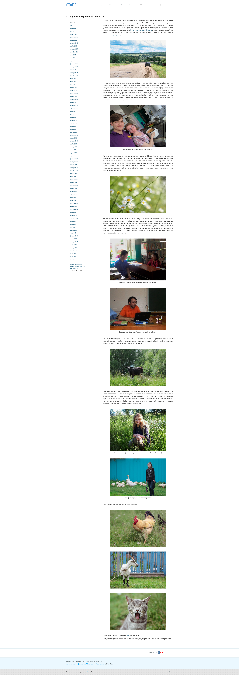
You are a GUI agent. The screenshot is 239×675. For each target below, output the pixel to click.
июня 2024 (73, 81)
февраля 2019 (74, 203)
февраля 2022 (74, 135)
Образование (113, 5)
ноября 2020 (73, 165)
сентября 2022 (74, 123)
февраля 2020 (74, 179)
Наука (123, 5)
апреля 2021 (73, 153)
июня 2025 (73, 55)
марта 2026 (73, 34)
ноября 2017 (73, 245)
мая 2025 (72, 58)
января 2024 (73, 96)
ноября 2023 (73, 102)
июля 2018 (73, 221)
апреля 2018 (73, 230)
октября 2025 (74, 49)
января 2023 (73, 117)
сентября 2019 (74, 194)
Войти (171, 672)
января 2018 (73, 239)
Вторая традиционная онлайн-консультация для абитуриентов (77, 266)
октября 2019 (73, 191)
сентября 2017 (74, 251)
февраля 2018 (74, 236)
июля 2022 (73, 126)
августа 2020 (73, 173)
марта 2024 (73, 90)
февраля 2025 (74, 64)
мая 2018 (72, 227)
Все (71, 25)
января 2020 (73, 182)
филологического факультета (76, 664)
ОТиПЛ (71, 5)
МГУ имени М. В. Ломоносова (95, 664)
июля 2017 (73, 254)
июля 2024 (73, 79)
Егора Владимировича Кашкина (141, 30)
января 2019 (73, 206)
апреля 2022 (73, 132)
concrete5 (86, 672)
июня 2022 (73, 129)
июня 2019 (73, 197)
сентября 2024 (74, 76)
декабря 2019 (74, 185)
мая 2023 (72, 114)
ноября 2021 (73, 144)
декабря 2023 (74, 99)
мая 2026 (72, 31)
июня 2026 (73, 28)
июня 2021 (73, 150)
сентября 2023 (74, 108)
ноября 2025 (73, 46)
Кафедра (102, 5)
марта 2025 (73, 61)
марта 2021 (73, 156)
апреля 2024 (73, 87)
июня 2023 (73, 111)
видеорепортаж (115, 35)
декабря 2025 (74, 43)
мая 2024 (72, 84)
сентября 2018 (74, 218)
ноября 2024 (73, 70)
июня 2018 (73, 224)
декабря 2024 (74, 67)
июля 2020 (73, 176)
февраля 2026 (74, 37)
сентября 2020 (74, 171)
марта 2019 (73, 200)
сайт (128, 636)
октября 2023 (74, 105)
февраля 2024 (74, 93)
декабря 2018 (74, 209)
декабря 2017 (74, 242)
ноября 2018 (73, 212)
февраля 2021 (74, 159)
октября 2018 (73, 215)
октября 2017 (73, 248)
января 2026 (73, 40)
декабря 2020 (74, 162)
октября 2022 (74, 120)
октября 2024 (74, 73)
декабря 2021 (74, 141)
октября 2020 (74, 168)
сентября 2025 (74, 52)
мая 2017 (72, 260)
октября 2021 (73, 147)
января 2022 (73, 138)
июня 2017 (73, 257)
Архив (131, 5)
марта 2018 (73, 233)
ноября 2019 (73, 188)
